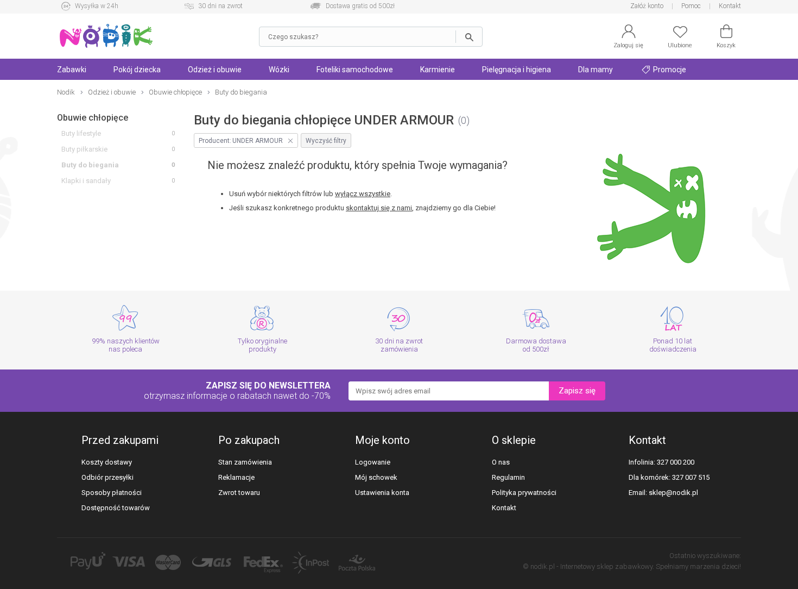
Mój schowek (376, 477)
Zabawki (71, 69)
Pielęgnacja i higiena (516, 69)
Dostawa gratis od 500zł (360, 6)
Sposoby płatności (111, 492)
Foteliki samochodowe (354, 69)
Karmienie (437, 69)
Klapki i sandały (86, 181)
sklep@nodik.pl (673, 492)
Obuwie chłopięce (92, 117)
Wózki (279, 69)
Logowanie (372, 462)
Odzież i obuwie (215, 69)
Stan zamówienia (245, 462)
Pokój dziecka (137, 69)
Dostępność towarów (115, 508)
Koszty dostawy (106, 462)
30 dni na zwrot (220, 6)
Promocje (668, 69)
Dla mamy (595, 69)
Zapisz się (577, 391)
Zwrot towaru (239, 492)
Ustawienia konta (382, 492)
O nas (501, 462)
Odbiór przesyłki (107, 477)
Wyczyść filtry (326, 141)
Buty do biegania (90, 165)
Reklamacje (236, 477)
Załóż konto (646, 6)
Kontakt (730, 6)
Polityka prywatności (524, 492)
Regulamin (508, 477)
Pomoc (691, 6)
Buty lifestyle (81, 133)
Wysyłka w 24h (96, 6)
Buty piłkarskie (84, 149)
